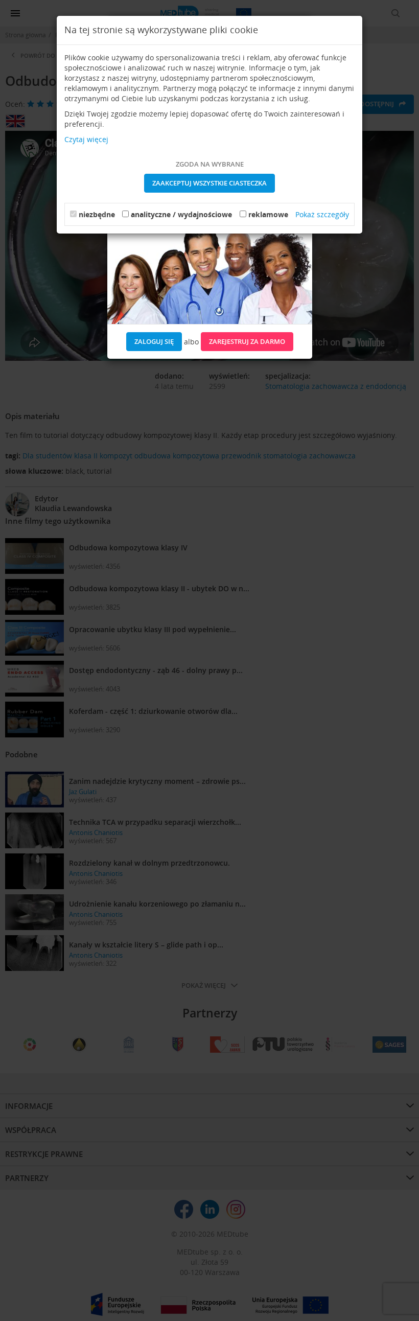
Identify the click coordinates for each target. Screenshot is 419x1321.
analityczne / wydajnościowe (181, 214)
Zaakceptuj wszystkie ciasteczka (209, 183)
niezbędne (97, 214)
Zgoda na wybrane (210, 164)
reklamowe (268, 214)
